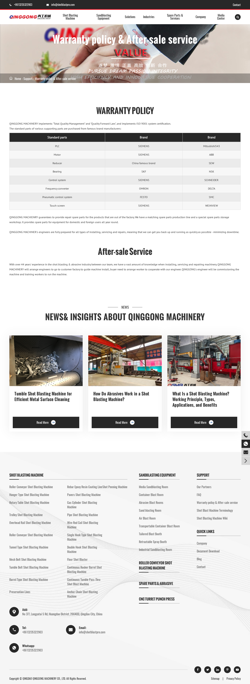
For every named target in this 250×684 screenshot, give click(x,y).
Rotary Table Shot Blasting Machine (29, 502)
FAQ (199, 494)
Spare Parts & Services (175, 17)
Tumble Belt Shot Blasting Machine (28, 567)
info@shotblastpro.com (63, 5)
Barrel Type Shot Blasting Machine (28, 579)
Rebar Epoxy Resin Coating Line (84, 487)
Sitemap (215, 679)
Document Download (208, 551)
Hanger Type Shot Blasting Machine (29, 494)
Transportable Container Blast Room (159, 526)
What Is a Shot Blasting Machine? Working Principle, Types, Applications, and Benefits (200, 399)
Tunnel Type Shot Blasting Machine (28, 547)
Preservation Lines (19, 592)
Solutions (130, 16)
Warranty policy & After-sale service (55, 78)
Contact (237, 5)
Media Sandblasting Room (153, 487)
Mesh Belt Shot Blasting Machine (27, 559)
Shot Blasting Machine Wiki (212, 518)
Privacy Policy (234, 679)
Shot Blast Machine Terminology (215, 510)
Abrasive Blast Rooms (151, 502)
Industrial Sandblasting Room (155, 549)
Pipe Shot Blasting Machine (82, 515)
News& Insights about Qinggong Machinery (125, 317)
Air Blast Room (147, 518)
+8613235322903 (23, 5)
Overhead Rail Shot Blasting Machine (30, 522)
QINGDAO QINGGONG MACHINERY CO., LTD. (44, 679)
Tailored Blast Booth (150, 534)
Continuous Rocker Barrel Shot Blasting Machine (84, 569)
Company (201, 16)
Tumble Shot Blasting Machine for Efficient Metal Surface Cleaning (43, 396)
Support (27, 78)
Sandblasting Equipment (103, 17)
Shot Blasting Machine (70, 17)
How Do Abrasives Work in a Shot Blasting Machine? (121, 396)
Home (18, 78)
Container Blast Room (151, 494)
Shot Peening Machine (114, 487)
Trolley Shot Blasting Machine (26, 515)
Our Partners (204, 487)
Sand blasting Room (150, 510)
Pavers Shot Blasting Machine (84, 494)
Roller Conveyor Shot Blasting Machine (31, 487)
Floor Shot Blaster (77, 559)
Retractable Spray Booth (153, 541)
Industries (148, 16)
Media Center (221, 17)
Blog (199, 559)
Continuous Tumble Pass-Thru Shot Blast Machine (83, 581)
